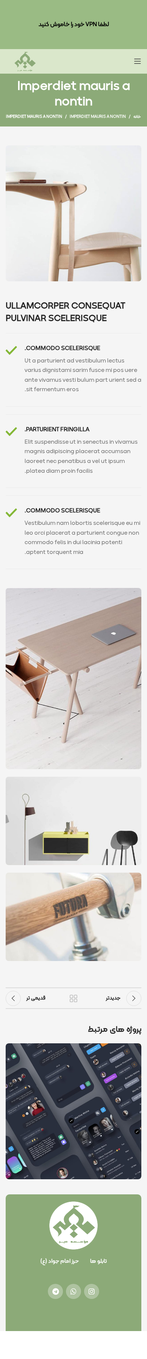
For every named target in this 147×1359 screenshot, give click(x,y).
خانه (137, 117)
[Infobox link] (73, 370)
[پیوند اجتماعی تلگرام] (55, 1291)
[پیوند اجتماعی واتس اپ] (73, 1291)
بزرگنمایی (12, 1050)
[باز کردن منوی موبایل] (137, 61)
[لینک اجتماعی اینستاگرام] (91, 1291)
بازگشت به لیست (73, 998)
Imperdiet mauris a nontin (98, 117)
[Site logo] (25, 61)
